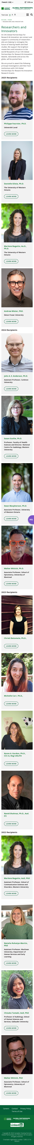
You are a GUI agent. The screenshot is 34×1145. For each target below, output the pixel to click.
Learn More (11, 134)
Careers (6, 1109)
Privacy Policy (25, 1109)
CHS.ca (30, 2)
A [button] (9, 15)
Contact (15, 1109)
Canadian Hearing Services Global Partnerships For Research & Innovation (17, 1134)
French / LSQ (6, 2)
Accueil (4, 20)
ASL (31, 519)
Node (10, 20)
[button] (27, 14)
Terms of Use (17, 1111)
